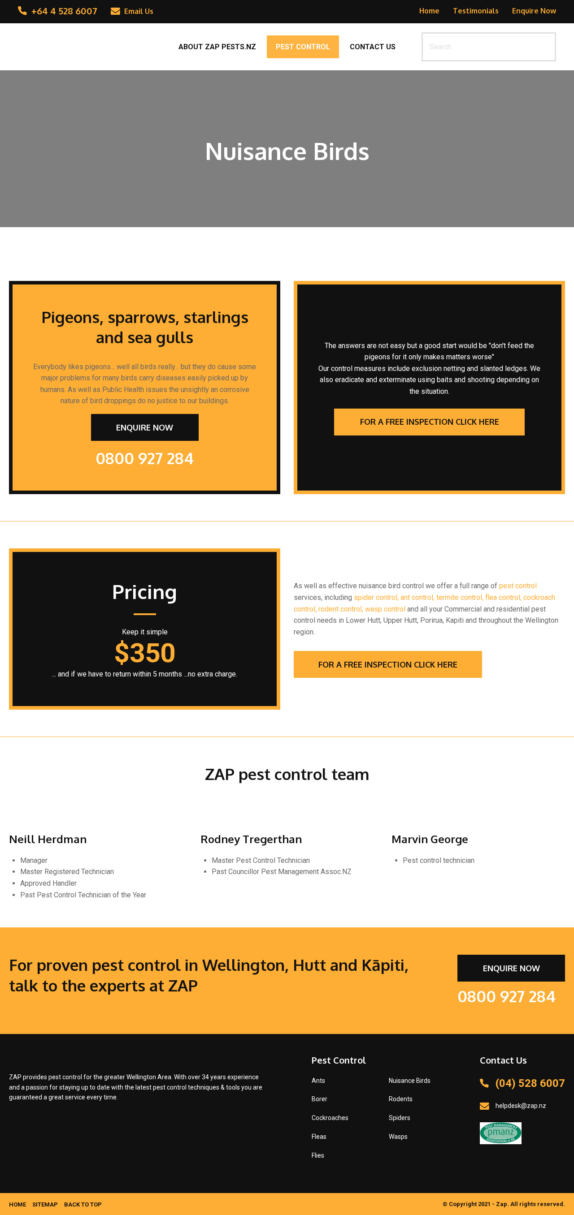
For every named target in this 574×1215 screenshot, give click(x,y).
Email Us (138, 11)
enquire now (144, 427)
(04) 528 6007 (530, 1083)
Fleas (319, 1136)
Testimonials (476, 10)
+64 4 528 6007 (64, 11)
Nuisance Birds (409, 1080)
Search (545, 46)
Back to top (83, 1204)
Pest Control (303, 47)
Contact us (373, 47)
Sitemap (45, 1204)
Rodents (401, 1099)
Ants (318, 1080)
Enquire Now (534, 10)
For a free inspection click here (429, 422)
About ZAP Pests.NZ (217, 47)
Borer (319, 1099)
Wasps (398, 1136)
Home (429, 10)
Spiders (399, 1117)
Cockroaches (330, 1117)
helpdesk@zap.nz (521, 1105)
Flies (318, 1155)
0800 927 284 (145, 458)
